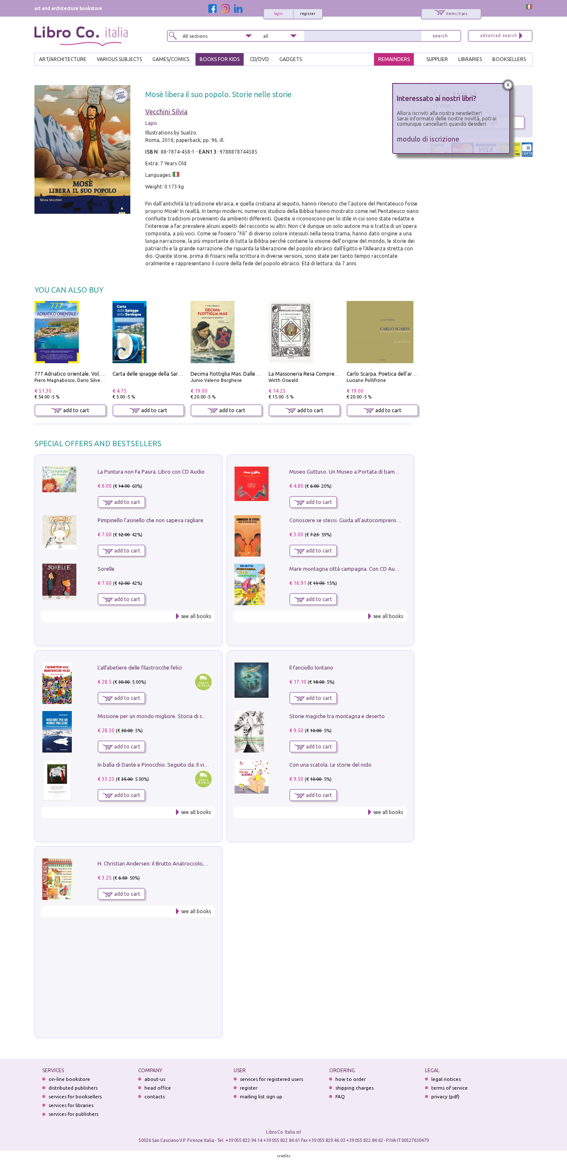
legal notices (446, 1079)
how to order (350, 1079)
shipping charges (354, 1087)
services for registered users (271, 1079)
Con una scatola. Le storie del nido (330, 764)
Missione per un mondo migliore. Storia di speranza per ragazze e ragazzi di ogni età (200, 716)
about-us (154, 1079)
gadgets (290, 59)
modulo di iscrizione (428, 139)
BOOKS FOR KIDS (220, 59)
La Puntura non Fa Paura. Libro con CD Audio (151, 471)
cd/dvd (259, 59)
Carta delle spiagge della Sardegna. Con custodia (168, 373)
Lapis (151, 123)
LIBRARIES (470, 59)
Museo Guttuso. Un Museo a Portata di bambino (347, 471)
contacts (154, 1096)
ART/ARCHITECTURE (62, 59)
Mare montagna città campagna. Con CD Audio (346, 569)
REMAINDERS (394, 59)
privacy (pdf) (445, 1096)
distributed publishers (73, 1087)
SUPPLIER (437, 59)
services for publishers (73, 1114)
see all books (196, 616)
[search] (440, 36)
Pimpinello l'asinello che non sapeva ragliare (150, 520)
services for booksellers (75, 1096)
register (307, 14)
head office (157, 1087)
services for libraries (71, 1105)
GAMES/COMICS (170, 59)
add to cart (75, 410)
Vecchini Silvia (166, 111)
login (278, 14)
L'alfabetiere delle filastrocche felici (140, 667)
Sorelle (106, 569)
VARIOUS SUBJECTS (119, 59)
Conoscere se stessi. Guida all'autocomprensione (348, 520)
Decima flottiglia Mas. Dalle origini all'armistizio (247, 373)
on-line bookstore (69, 1079)
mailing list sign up (261, 1096)
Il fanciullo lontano (311, 667)
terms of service (449, 1087)
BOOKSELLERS (509, 59)
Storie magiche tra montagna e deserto (337, 716)
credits (284, 1156)
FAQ (340, 1096)
